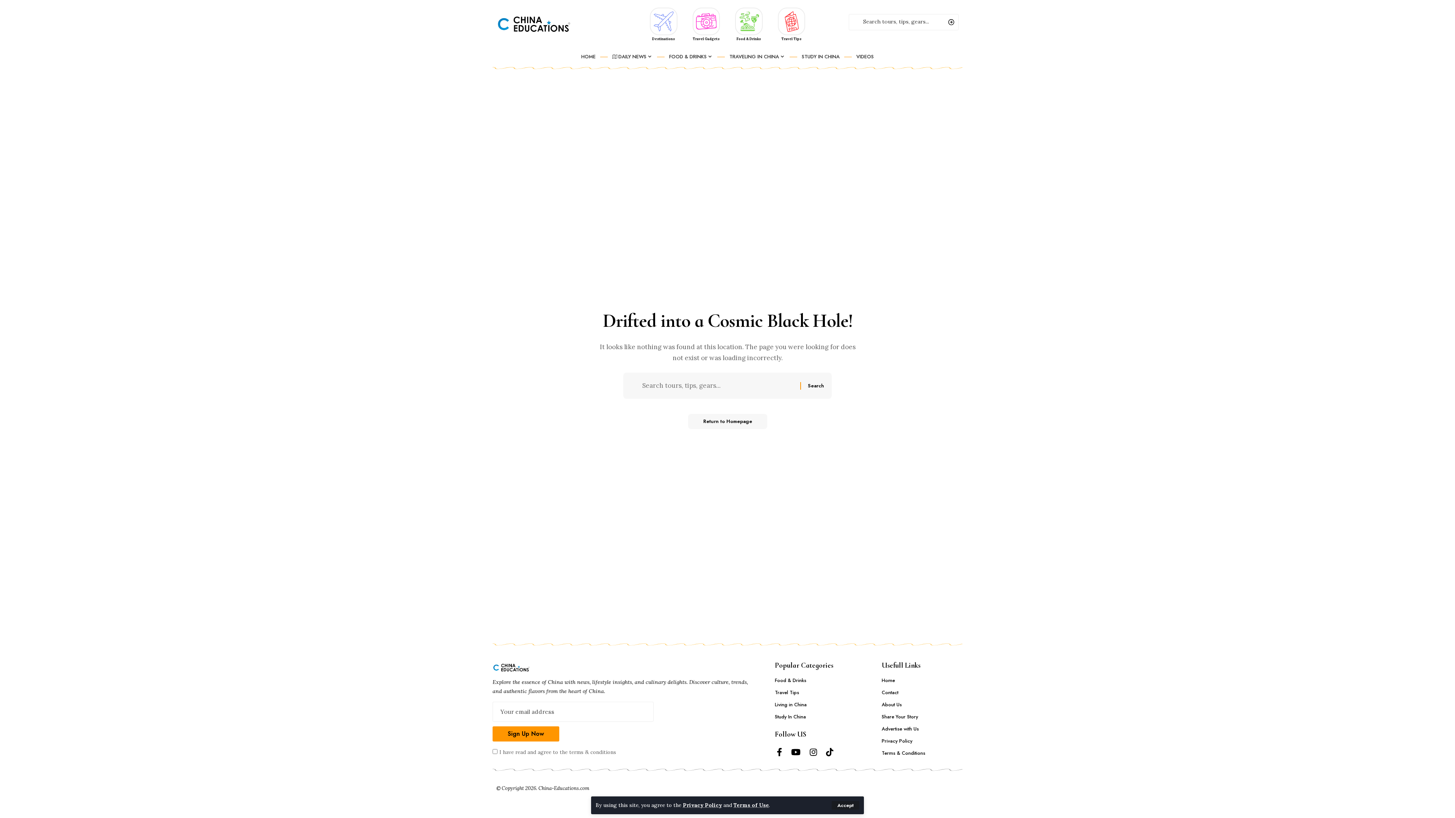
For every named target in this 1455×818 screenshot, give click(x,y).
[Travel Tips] (792, 21)
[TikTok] (829, 752)
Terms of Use (751, 805)
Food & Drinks (749, 39)
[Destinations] (663, 21)
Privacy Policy (702, 805)
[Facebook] (779, 752)
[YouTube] (796, 752)
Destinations (663, 39)
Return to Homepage (727, 421)
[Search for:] (718, 386)
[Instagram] (813, 752)
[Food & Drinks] (749, 21)
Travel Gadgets (706, 39)
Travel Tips (791, 39)
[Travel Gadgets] (706, 21)
